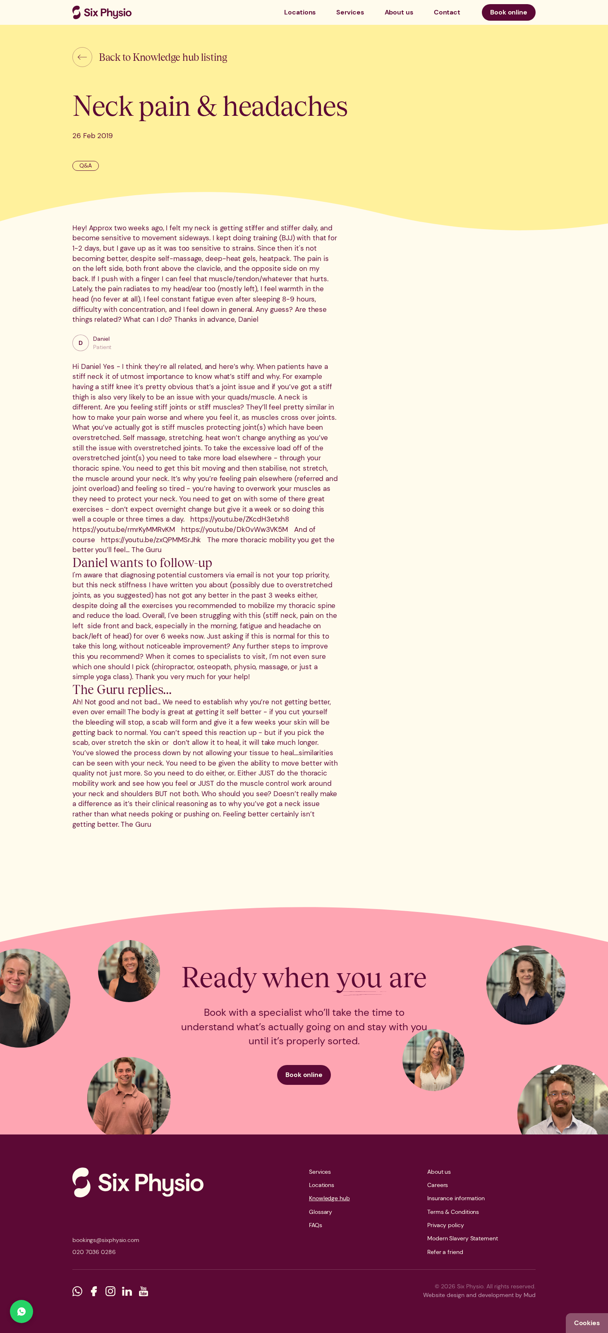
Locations (300, 12)
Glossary (320, 1212)
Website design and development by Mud (479, 1295)
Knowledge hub (329, 1198)
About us (399, 12)
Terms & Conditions (453, 1212)
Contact (447, 12)
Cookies (587, 1323)
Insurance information (456, 1198)
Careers (437, 1185)
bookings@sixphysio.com (105, 1240)
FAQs (315, 1225)
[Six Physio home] (102, 12)
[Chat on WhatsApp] (21, 1311)
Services (350, 12)
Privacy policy (445, 1225)
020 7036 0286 (94, 1252)
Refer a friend (445, 1252)
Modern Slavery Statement (462, 1238)
